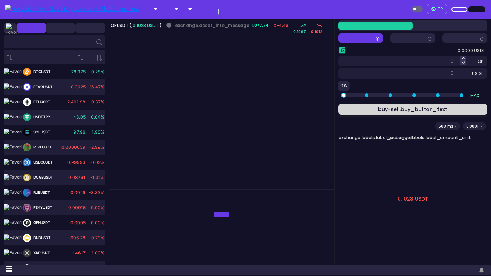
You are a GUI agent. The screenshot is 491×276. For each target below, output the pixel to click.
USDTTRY (41, 117)
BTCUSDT (41, 71)
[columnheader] (31, 57)
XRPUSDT (41, 252)
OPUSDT (120, 25)
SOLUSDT (41, 132)
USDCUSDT (42, 162)
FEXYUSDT (42, 207)
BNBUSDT (41, 237)
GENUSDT (41, 222)
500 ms (446, 126)
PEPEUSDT (42, 147)
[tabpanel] (221, 215)
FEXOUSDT (42, 86)
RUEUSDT (41, 192)
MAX (474, 95)
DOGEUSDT (42, 177)
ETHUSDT (41, 102)
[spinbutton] (421, 60)
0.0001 (472, 126)
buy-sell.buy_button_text (412, 109)
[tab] (115, 186)
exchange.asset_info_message (207, 25)
